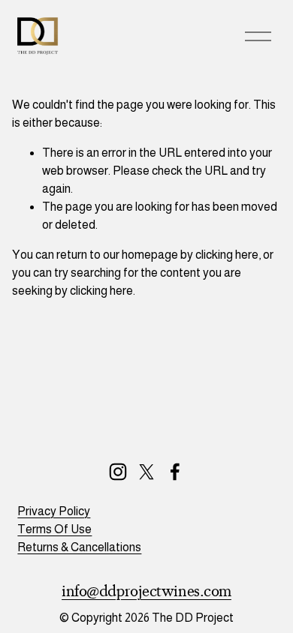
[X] (146, 472)
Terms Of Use (54, 529)
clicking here (226, 254)
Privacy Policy (53, 511)
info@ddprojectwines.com (146, 591)
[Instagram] (118, 472)
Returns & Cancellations (79, 547)
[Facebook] (175, 472)
